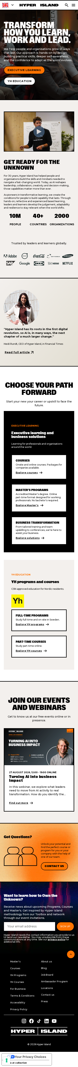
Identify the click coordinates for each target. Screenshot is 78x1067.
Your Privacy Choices (30, 1057)
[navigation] (73, 5)
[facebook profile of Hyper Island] (31, 1021)
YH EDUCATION (19, 81)
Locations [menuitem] (47, 988)
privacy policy (56, 939)
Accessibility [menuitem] (17, 1002)
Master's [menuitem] (15, 961)
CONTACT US (54, 866)
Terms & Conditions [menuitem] (22, 995)
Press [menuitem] (44, 1001)
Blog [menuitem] (44, 968)
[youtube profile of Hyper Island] (54, 1021)
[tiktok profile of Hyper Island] (39, 1021)
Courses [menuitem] (15, 968)
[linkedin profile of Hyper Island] (46, 1021)
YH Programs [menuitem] (18, 975)
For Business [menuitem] (18, 988)
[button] (8, 5)
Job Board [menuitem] (47, 974)
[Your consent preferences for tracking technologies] (6, 1060)
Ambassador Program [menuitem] (54, 981)
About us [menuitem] (46, 961)
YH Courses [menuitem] (17, 982)
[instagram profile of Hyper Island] (24, 1021)
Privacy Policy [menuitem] (18, 1009)
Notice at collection (15, 1062)
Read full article (19, 352)
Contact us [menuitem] (47, 994)
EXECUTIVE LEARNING (24, 70)
